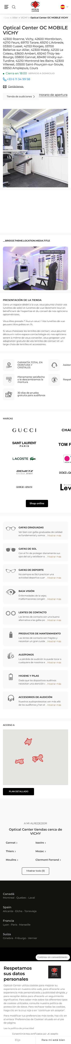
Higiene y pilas (29, 676)
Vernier (32, 938)
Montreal (8, 898)
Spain (7, 907)
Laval (31, 898)
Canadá (8, 894)
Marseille (24, 925)
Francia (8, 921)
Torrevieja (30, 911)
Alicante (8, 911)
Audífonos (26, 655)
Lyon (6, 925)
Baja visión (26, 591)
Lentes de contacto (33, 612)
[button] (6, 7)
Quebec (21, 898)
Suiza (7, 934)
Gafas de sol (28, 549)
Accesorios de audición (35, 697)
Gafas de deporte (31, 570)
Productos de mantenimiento (40, 634)
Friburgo (20, 938)
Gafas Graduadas (31, 527)
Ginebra (8, 938)
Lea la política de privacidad (19, 1028)
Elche (18, 911)
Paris (14, 925)
